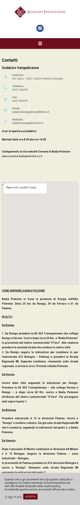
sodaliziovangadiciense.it (27, 123)
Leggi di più (13, 496)
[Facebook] (40, 28)
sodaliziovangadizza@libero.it (30, 112)
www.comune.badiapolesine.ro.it (22, 156)
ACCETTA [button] (30, 496)
